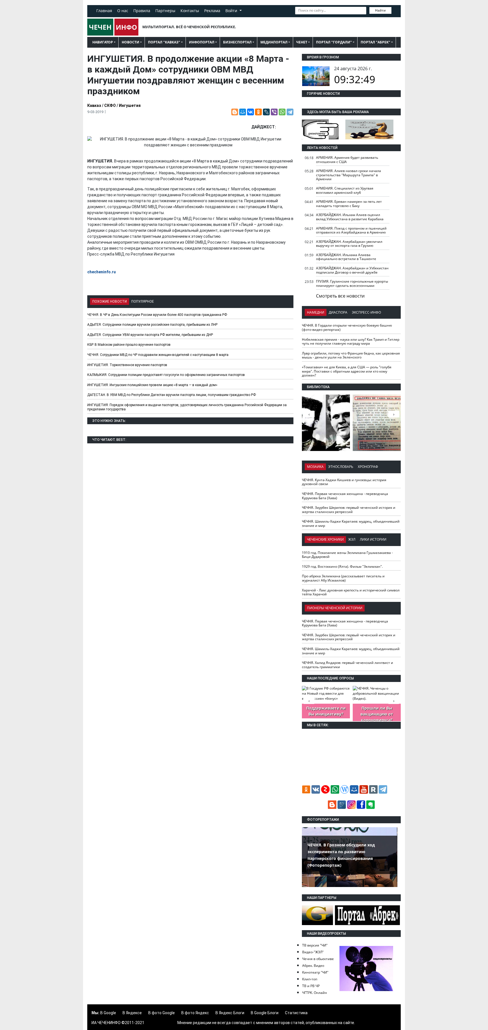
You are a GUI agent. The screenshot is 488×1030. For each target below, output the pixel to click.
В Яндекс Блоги (229, 1013)
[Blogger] (234, 112)
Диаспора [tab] (338, 312)
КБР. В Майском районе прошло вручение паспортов (129, 345)
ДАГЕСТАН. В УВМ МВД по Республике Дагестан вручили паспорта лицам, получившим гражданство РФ (171, 395)
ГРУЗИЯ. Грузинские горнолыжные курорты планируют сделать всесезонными (352, 283)
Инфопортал (201, 42)
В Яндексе (132, 1013)
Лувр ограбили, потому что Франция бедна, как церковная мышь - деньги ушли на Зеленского (351, 355)
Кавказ (94, 105)
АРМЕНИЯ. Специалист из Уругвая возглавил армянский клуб (344, 190)
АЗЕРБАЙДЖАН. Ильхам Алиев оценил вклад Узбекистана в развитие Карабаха (350, 216)
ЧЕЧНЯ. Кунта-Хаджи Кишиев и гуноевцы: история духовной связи (344, 482)
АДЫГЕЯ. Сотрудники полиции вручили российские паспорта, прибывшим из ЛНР (152, 325)
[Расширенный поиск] (395, 10)
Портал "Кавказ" (164, 42)
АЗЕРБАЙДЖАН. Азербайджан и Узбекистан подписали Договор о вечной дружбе (352, 270)
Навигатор (102, 42)
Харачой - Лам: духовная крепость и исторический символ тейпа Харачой (351, 592)
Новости (130, 42)
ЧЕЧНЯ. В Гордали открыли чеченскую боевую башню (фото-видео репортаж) (347, 327)
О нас (122, 10)
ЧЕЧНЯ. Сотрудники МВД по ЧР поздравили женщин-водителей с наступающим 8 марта (157, 355)
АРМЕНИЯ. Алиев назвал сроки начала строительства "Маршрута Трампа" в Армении (348, 174)
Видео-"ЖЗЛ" (313, 952)
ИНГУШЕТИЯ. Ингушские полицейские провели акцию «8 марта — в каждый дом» (152, 385)
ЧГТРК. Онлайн (314, 992)
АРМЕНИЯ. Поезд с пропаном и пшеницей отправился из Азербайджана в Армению (351, 230)
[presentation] (393, 414)
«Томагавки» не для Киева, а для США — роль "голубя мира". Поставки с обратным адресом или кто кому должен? (346, 371)
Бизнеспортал (237, 42)
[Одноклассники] (258, 112)
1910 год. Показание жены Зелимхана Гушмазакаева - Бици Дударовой (347, 554)
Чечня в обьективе (318, 958)
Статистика (296, 1013)
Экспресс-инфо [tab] (366, 312)
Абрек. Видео (313, 965)
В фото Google (161, 1013)
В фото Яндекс (195, 1013)
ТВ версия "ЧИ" (315, 945)
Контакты (189, 10)
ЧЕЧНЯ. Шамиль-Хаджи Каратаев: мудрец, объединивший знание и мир (351, 523)
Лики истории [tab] (373, 539)
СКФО (110, 105)
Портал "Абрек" (375, 42)
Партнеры (165, 10)
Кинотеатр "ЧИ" (315, 972)
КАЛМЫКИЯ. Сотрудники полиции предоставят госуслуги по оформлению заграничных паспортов (166, 375)
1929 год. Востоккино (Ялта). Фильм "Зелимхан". (342, 566)
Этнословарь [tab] (340, 466)
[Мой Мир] (242, 112)
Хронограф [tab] (368, 466)
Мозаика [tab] (315, 466)
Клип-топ (309, 979)
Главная (104, 10)
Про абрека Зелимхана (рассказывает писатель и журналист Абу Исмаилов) (343, 578)
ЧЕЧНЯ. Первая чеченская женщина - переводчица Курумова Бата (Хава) (345, 495)
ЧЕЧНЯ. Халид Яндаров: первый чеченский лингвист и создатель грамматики (347, 664)
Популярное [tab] (142, 301)
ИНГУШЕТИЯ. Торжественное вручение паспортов (127, 365)
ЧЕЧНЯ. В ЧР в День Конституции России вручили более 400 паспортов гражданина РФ (157, 315)
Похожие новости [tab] (109, 301)
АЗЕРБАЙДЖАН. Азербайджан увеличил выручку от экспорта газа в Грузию (349, 243)
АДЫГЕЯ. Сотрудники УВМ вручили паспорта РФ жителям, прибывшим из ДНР (150, 335)
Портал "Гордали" (334, 42)
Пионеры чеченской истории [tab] (334, 608)
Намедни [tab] (315, 312)
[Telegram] (290, 112)
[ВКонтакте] (250, 112)
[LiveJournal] (266, 112)
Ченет (301, 42)
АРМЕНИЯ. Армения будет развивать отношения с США (347, 159)
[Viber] (274, 112)
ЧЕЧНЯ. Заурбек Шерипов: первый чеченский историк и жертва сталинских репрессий (348, 509)
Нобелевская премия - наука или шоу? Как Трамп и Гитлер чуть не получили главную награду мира (350, 341)
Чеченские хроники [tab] (325, 539)
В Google (108, 1013)
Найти (380, 10)
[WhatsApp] (282, 112)
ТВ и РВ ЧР (311, 985)
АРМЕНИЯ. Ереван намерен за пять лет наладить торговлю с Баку (349, 203)
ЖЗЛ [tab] (351, 539)
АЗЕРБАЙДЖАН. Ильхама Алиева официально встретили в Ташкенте (346, 256)
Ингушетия (130, 105)
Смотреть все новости (340, 296)
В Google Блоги (264, 1013)
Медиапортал (273, 42)
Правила (141, 10)
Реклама (212, 10)
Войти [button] (231, 10)
